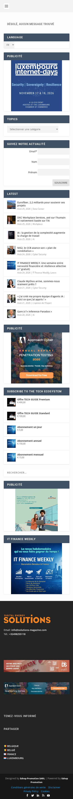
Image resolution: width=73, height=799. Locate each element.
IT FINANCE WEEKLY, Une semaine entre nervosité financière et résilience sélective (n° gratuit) (41, 266)
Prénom (32, 172)
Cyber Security (39, 254)
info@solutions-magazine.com (29, 630)
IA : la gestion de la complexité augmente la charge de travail (41, 234)
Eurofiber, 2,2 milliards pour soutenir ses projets (41, 204)
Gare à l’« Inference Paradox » (34, 311)
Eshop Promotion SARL (32, 778)
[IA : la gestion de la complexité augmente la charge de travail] (11, 235)
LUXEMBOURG (15, 758)
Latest (53, 272)
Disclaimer (54, 787)
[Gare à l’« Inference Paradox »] (11, 313)
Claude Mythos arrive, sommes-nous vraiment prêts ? (38, 283)
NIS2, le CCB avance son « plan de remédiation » (36, 249)
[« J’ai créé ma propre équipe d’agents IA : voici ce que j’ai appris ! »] (11, 298)
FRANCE (11, 754)
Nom (34, 161)
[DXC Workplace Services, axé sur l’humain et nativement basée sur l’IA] (11, 220)
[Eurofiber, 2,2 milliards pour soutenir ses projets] (11, 204)
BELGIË (11, 750)
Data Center (38, 208)
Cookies (45, 791)
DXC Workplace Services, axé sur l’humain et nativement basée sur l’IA (41, 219)
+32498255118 (17, 634)
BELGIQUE (13, 746)
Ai (33, 239)
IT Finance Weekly (41, 272)
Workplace (38, 224)
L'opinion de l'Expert (42, 302)
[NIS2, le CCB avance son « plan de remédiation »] (11, 250)
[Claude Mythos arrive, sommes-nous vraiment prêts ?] (11, 283)
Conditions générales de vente (28, 787)
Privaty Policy (31, 791)
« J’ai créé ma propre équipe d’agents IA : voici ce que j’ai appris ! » (41, 298)
